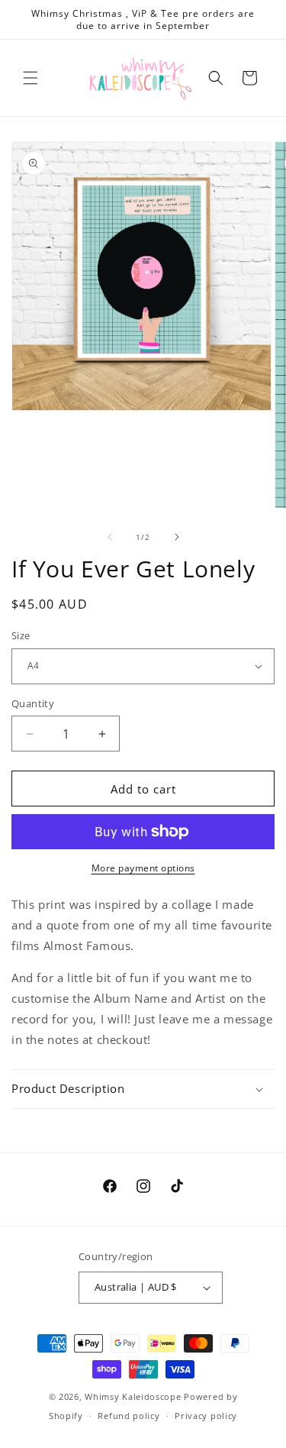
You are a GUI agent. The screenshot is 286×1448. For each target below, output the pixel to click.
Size (21, 635)
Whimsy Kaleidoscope (133, 1396)
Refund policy (128, 1415)
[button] (30, 78)
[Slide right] (177, 537)
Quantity (32, 703)
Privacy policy (206, 1415)
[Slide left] (110, 537)
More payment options (143, 867)
